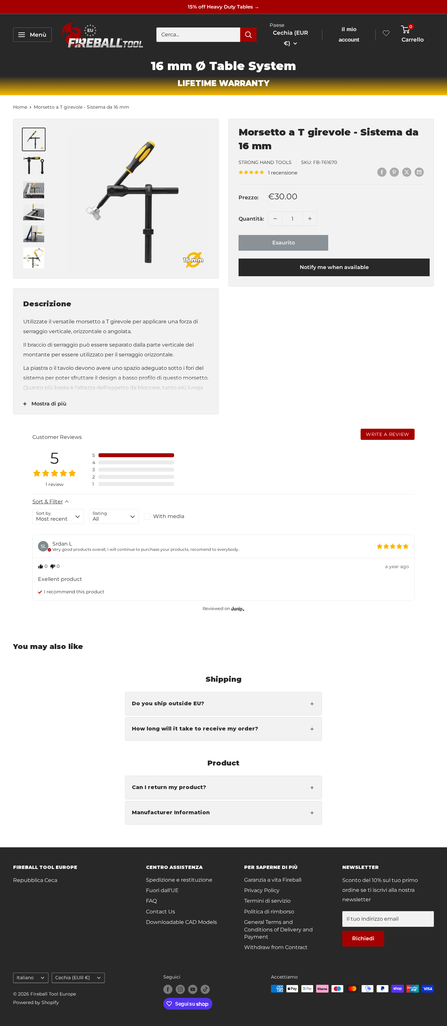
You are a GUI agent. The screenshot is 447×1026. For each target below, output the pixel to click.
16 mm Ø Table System (223, 66)
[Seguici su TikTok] (205, 989)
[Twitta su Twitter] (406, 172)
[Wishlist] (386, 34)
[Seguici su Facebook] (167, 989)
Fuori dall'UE (162, 890)
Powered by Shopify (36, 1002)
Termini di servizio (267, 901)
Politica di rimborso (269, 912)
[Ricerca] (248, 34)
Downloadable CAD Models (181, 922)
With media (168, 516)
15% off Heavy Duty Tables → (223, 7)
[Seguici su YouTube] (192, 989)
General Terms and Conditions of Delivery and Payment (278, 929)
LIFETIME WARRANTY (223, 83)
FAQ (151, 901)
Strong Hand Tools (265, 162)
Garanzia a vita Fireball (272, 880)
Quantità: (251, 218)
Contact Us (160, 912)
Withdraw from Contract (276, 947)
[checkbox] (169, 516)
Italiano (25, 977)
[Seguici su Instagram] (180, 989)
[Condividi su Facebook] (381, 172)
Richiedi (363, 938)
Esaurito (283, 243)
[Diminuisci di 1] (275, 218)
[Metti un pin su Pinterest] (394, 172)
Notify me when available (334, 267)
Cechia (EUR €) (72, 977)
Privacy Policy (261, 890)
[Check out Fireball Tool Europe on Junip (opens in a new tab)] (237, 609)
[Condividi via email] (419, 172)
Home (20, 107)
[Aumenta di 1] (310, 218)
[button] (133, 455)
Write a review (387, 434)
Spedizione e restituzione (179, 880)
